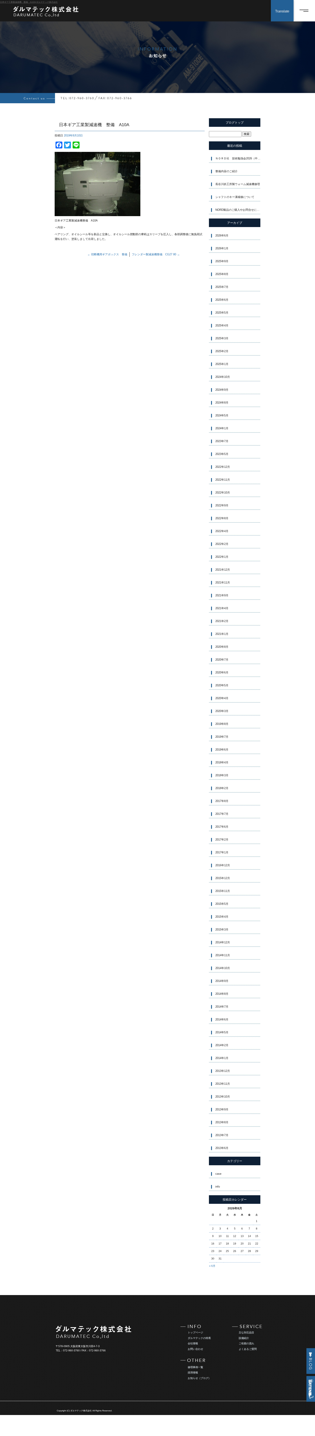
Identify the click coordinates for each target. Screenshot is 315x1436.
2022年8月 (221, 518)
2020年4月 (221, 698)
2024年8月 (221, 402)
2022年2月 (221, 544)
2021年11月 (222, 582)
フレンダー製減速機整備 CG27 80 (156, 254)
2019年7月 (221, 736)
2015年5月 (221, 903)
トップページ (195, 1332)
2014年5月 (221, 1032)
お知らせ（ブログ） (199, 1378)
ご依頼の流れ (246, 1343)
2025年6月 (221, 299)
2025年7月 (221, 287)
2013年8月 (221, 1122)
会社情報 (193, 1343)
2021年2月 (221, 621)
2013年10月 (222, 1096)
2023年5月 (221, 454)
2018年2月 (221, 788)
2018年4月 (221, 762)
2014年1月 (221, 1058)
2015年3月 (221, 929)
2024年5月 (221, 415)
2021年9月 (221, 595)
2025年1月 (221, 364)
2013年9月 (221, 1109)
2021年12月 (222, 569)
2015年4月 (221, 916)
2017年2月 (221, 839)
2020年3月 (221, 711)
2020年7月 (221, 659)
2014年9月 (221, 981)
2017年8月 (221, 801)
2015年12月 (222, 878)
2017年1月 (221, 852)
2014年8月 (221, 993)
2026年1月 (221, 248)
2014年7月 (221, 1006)
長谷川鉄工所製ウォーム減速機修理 (237, 184)
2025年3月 (221, 338)
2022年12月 (222, 466)
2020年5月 (221, 685)
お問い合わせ (195, 1349)
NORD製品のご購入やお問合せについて (237, 209)
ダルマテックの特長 (199, 1338)
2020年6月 (221, 672)
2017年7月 (221, 813)
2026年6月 (221, 235)
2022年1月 (221, 556)
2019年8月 (221, 723)
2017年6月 (221, 826)
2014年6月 (221, 1019)
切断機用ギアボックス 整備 (107, 254)
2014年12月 (222, 942)
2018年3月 (221, 775)
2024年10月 (222, 376)
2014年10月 (222, 968)
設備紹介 (244, 1338)
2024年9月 (221, 389)
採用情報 (193, 1372)
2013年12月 (222, 1071)
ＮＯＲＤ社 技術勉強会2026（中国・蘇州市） (237, 158)
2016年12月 (222, 865)
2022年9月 (221, 505)
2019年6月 (221, 749)
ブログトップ (235, 122)
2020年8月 (221, 646)
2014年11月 (222, 955)
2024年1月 (221, 428)
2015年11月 (222, 891)
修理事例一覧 (195, 1367)
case (218, 1173)
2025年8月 (221, 274)
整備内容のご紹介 (226, 171)
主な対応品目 (246, 1332)
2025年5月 (221, 312)
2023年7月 (221, 441)
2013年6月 (221, 1148)
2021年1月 (221, 634)
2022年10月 (222, 492)
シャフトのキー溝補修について (234, 197)
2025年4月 (221, 325)
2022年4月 (221, 531)
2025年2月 (221, 351)
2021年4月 (221, 608)
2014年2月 (221, 1045)
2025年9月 (221, 261)
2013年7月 (221, 1135)
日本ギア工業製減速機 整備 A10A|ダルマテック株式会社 (29, 2)
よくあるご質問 (248, 1349)
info (217, 1186)
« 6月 (212, 1265)
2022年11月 (222, 479)
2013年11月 (222, 1083)
